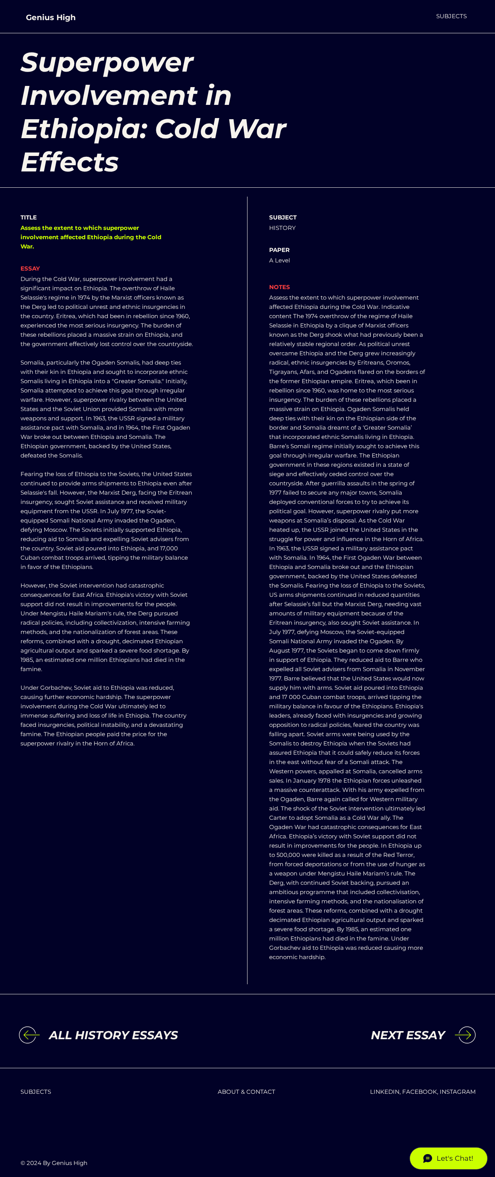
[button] (451, 16)
